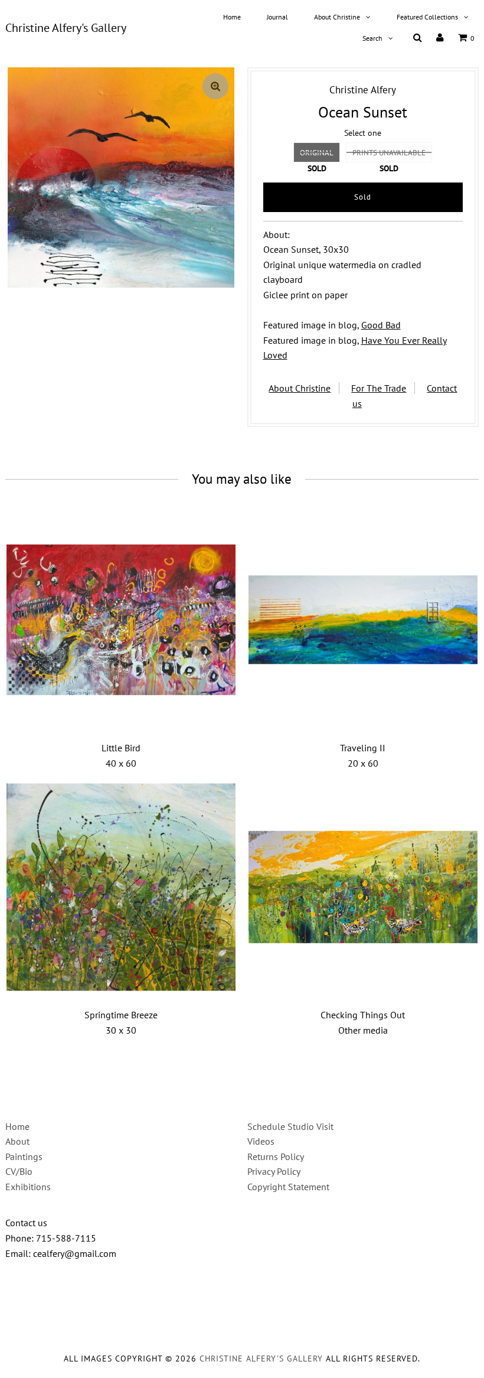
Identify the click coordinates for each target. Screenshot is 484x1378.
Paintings (23, 1156)
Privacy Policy (273, 1171)
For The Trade (378, 388)
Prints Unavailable (389, 153)
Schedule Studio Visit (290, 1126)
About (17, 1141)
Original (316, 153)
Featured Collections (427, 16)
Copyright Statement (288, 1187)
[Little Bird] (121, 620)
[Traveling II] (363, 620)
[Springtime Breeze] (121, 887)
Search (372, 38)
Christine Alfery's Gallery (65, 27)
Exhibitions (28, 1187)
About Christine (337, 16)
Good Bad (381, 325)
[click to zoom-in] (215, 86)
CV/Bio (18, 1171)
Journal (277, 16)
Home (232, 16)
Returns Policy (275, 1156)
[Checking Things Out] (363, 887)
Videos (260, 1141)
